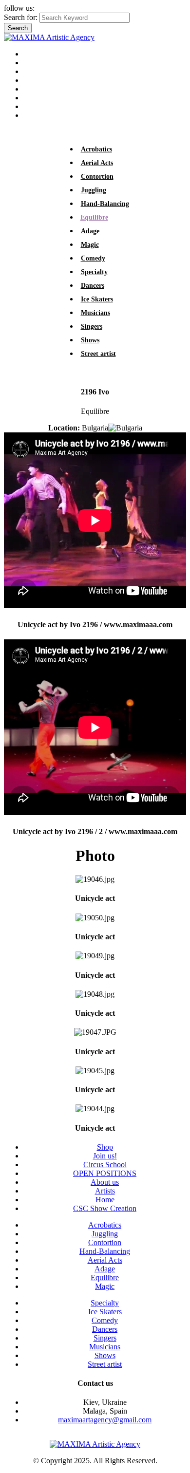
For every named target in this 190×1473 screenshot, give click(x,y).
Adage (90, 231)
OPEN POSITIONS (55, 80)
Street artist (98, 353)
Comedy (93, 258)
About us (37, 71)
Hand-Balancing (105, 203)
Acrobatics (96, 149)
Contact (35, 115)
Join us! (35, 97)
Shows (90, 340)
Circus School (45, 89)
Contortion (97, 176)
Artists (33, 62)
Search (18, 28)
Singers (91, 326)
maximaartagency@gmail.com (105, 1420)
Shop (31, 106)
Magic (90, 244)
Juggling (93, 190)
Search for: (21, 17)
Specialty (94, 272)
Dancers (92, 285)
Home (32, 54)
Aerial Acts (97, 163)
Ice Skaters (97, 299)
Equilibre (94, 217)
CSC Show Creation (104, 1208)
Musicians (95, 313)
